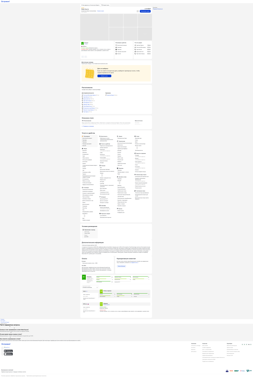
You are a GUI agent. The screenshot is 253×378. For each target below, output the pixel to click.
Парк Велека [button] (86, 97)
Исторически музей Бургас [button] (89, 108)
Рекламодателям (230, 353)
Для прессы (193, 351)
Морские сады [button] (86, 104)
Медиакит (155, 9)
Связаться (160, 9)
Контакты (193, 347)
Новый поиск (106, 5)
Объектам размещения (232, 345)
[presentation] (90, 286)
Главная (2, 319)
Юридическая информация (208, 353)
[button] (94, 27)
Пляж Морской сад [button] (87, 106)
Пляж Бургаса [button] (86, 102)
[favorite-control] (137, 11)
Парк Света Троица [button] (87, 100)
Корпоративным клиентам (232, 349)
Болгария (3, 320)
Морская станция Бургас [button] (88, 110)
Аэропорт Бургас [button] (110, 95)
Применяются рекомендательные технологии (36, 375)
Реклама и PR (230, 355)
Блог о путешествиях (206, 349)
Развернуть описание (88, 126)
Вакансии (193, 349)
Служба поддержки (206, 347)
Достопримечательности (88, 93)
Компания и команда (195, 345)
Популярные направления (208, 351)
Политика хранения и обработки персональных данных (13, 375)
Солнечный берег (5, 322)
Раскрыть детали (106, 304)
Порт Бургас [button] (86, 111)
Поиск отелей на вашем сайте (233, 351)
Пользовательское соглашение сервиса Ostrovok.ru (213, 357)
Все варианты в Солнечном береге (90, 5)
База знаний (205, 345)
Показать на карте (100, 10)
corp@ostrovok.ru (134, 262)
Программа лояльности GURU (208, 359)
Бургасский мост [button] (87, 98)
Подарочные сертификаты (208, 361)
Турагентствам (230, 347)
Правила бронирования (207, 355)
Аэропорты (108, 93)
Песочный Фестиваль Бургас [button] (89, 95)
